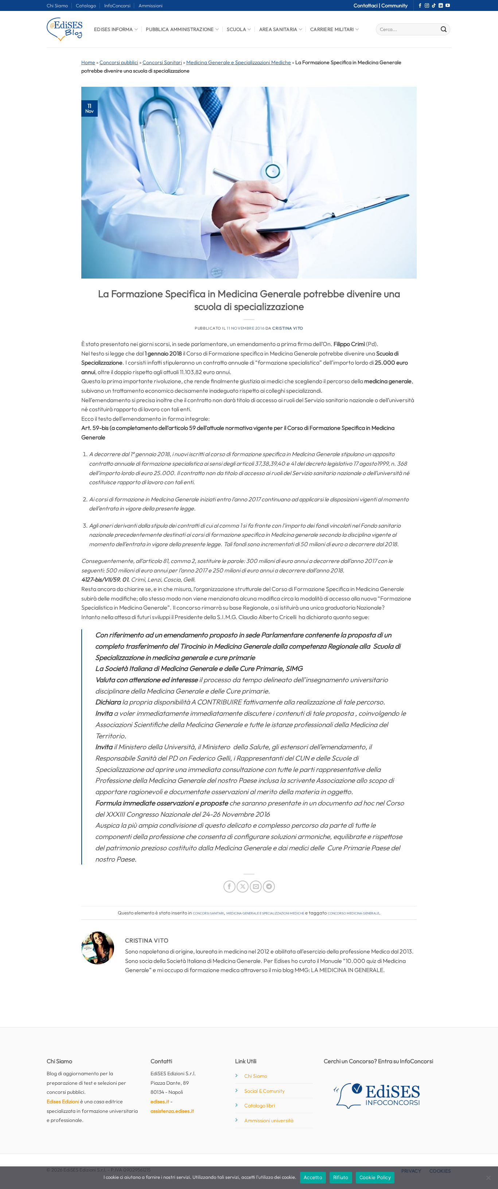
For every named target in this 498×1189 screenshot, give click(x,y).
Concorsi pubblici (119, 62)
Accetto (313, 1177)
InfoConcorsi (117, 5)
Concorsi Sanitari (162, 62)
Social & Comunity (264, 1091)
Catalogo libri (259, 1105)
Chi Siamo (57, 5)
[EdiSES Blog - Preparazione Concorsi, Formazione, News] (65, 29)
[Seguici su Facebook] (420, 5)
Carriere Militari (332, 29)
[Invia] (443, 29)
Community (394, 5)
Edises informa (113, 29)
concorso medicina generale (353, 913)
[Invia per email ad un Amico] (256, 887)
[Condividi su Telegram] (269, 887)
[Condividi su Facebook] (229, 887)
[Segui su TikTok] (434, 5)
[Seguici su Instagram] (427, 5)
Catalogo (86, 5)
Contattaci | (367, 5)
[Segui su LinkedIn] (441, 5)
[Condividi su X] (243, 887)
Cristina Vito (287, 328)
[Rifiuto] (488, 1180)
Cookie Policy (375, 1177)
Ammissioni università (268, 1120)
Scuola (236, 29)
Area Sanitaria (278, 29)
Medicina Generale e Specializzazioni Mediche (238, 62)
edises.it (160, 1101)
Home (88, 62)
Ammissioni (151, 5)
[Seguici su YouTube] (448, 5)
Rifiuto (341, 1177)
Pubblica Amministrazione (180, 29)
